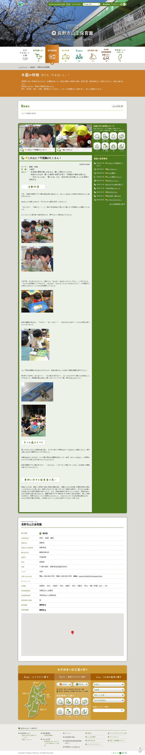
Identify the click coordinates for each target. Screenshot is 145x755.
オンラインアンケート (94, 744)
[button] (118, 106)
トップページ (22, 67)
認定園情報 (46, 733)
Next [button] (89, 142)
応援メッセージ (27, 739)
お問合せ (107, 4)
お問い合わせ (91, 740)
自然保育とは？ (25, 733)
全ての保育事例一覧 (116, 204)
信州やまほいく (28, 4)
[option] (37, 138)
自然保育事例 (48, 735)
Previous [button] (22, 142)
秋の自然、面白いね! (114, 196)
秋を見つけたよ (112, 192)
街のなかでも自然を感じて (114, 184)
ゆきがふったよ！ (113, 180)
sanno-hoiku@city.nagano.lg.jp (90, 576)
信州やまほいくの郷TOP (29, 728)
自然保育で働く (70, 737)
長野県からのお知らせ (72, 747)
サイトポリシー (114, 737)
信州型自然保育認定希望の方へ (73, 742)
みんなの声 (46, 739)
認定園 (32, 67)
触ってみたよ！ (112, 169)
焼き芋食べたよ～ (113, 188)
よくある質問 (91, 737)
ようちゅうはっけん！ (114, 200)
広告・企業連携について (117, 740)
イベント (68, 733)
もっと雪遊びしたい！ (114, 177)
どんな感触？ (111, 173)
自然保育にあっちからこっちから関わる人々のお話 (51, 743)
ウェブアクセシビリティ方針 (118, 733)
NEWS (89, 733)
